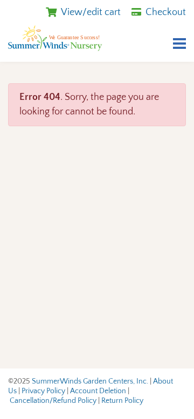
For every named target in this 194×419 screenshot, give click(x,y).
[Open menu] (179, 44)
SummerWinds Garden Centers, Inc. (90, 381)
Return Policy (122, 400)
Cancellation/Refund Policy (53, 400)
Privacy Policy (43, 391)
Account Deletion (98, 391)
